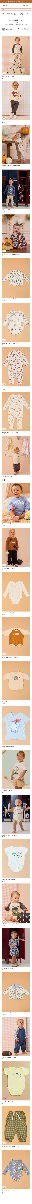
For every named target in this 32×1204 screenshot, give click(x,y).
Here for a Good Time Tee (8, 790)
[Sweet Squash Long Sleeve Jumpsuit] (16, 144)
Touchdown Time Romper (8, 388)
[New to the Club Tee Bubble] (16, 858)
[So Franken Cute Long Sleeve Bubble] (16, 903)
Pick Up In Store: (25, 28)
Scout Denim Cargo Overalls (9, 1057)
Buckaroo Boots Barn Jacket (9, 1013)
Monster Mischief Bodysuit (8, 1190)
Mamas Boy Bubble (6, 524)
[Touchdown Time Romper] (16, 366)
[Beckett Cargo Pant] (16, 455)
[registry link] (27, 5)
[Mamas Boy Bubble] (16, 503)
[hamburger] (2, 5)
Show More (17, 1196)
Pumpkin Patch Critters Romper (10, 432)
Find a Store (24, 29)
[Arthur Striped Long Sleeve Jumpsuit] (16, 233)
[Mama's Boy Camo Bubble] (16, 680)
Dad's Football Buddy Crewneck (9, 210)
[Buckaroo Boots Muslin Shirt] (16, 278)
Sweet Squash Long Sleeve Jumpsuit (11, 165)
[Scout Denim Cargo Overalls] (16, 1036)
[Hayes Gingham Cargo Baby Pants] (16, 1125)
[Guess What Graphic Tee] (16, 725)
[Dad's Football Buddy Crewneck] (16, 189)
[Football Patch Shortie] (16, 947)
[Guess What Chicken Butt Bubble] (16, 636)
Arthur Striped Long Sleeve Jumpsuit (11, 254)
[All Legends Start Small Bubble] (16, 814)
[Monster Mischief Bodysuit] (16, 1169)
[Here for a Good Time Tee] (16, 769)
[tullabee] (6, 5)
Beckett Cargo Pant (7, 476)
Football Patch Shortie (7, 968)
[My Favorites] (28, 38)
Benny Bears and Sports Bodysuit (10, 343)
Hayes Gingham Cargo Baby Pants (10, 1146)
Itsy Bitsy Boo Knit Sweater (8, 568)
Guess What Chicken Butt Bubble (10, 657)
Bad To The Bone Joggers (8, 76)
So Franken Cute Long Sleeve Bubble (11, 924)
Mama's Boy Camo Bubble (8, 701)
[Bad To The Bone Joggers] (16, 55)
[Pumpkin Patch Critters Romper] (16, 411)
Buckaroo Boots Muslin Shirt (9, 299)
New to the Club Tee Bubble (9, 879)
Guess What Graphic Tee (8, 746)
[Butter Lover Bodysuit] (16, 1080)
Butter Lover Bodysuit (7, 1102)
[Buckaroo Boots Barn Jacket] (16, 992)
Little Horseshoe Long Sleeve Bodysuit (11, 613)
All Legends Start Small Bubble (9, 835)
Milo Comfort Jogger (7, 121)
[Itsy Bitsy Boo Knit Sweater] (16, 547)
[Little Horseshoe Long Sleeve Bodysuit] (16, 592)
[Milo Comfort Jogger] (16, 100)
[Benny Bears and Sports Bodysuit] (16, 322)
